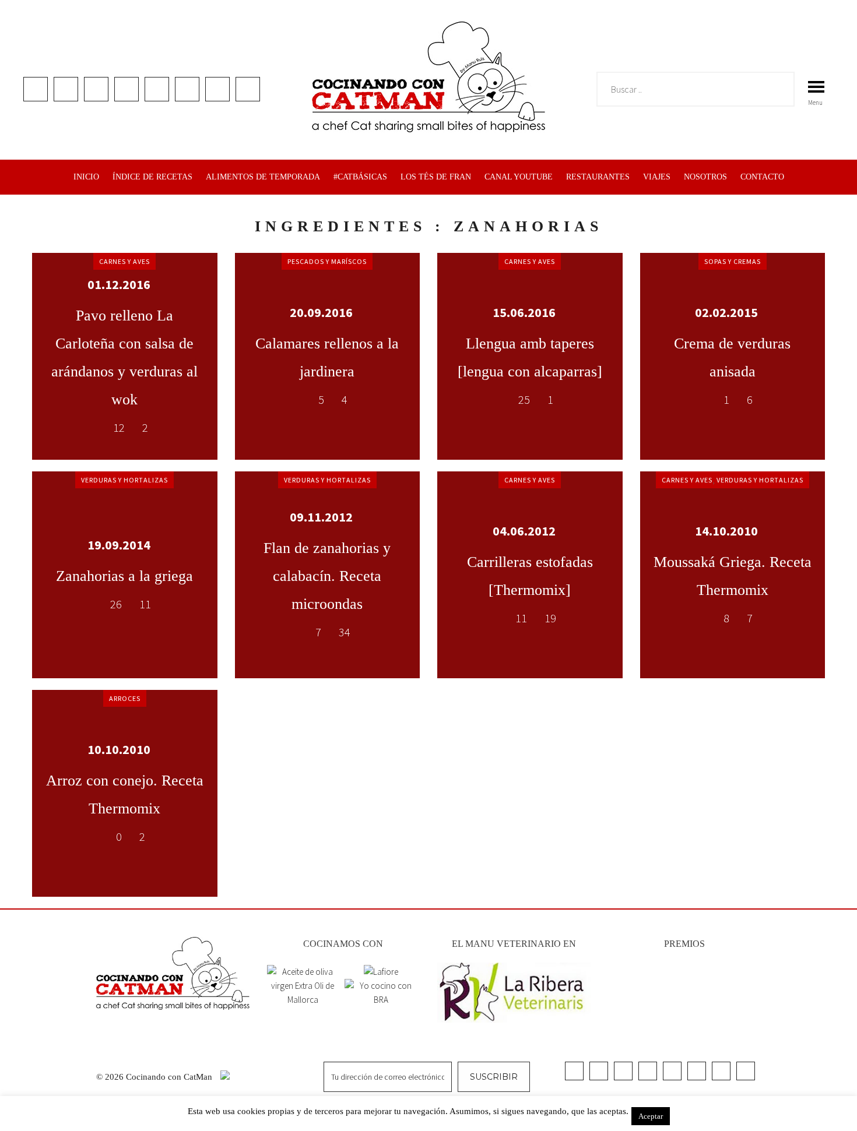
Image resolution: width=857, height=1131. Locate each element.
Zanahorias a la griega (124, 576)
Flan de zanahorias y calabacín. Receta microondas (327, 576)
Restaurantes (598, 176)
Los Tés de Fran (436, 176)
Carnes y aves (124, 261)
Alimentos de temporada (263, 176)
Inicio (86, 176)
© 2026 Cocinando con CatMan (155, 1076)
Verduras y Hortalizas (124, 479)
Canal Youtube (518, 176)
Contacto (762, 176)
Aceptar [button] (650, 1116)
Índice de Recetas (152, 176)
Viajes (656, 176)
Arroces (125, 698)
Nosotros (705, 176)
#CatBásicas (360, 176)
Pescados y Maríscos (327, 261)
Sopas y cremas (732, 261)
